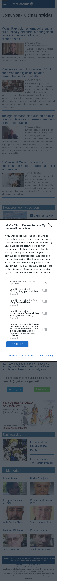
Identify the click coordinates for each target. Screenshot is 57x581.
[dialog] (28, 290)
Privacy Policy (46, 355)
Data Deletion (10, 355)
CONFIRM (17, 344)
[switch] (44, 290)
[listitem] (28, 282)
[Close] (51, 226)
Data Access (28, 355)
